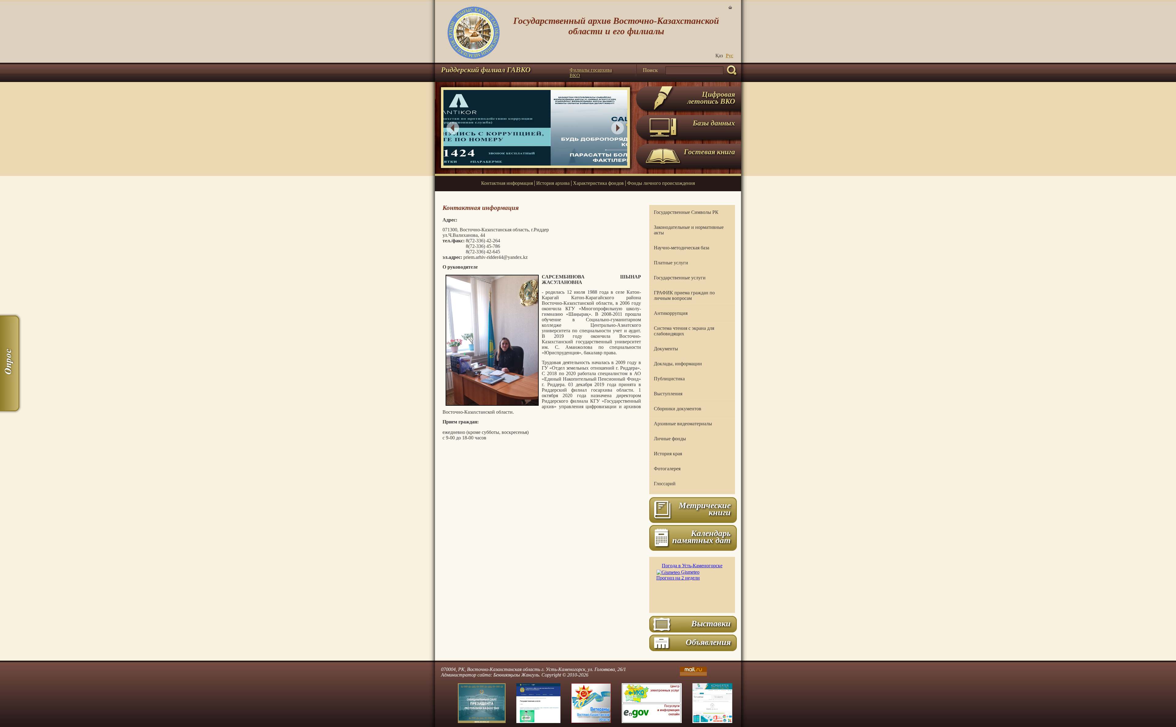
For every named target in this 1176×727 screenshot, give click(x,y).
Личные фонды (670, 438)
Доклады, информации (678, 363)
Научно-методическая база (681, 247)
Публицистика (669, 378)
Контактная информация (507, 183)
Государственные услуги (680, 277)
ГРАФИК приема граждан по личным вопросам (684, 295)
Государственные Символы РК (686, 212)
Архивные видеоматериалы (683, 423)
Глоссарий (665, 483)
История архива (553, 183)
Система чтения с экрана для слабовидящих (684, 331)
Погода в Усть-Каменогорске (692, 565)
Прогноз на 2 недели (678, 577)
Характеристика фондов (598, 183)
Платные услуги (671, 262)
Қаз (719, 55)
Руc (729, 55)
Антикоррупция (671, 313)
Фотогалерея (667, 468)
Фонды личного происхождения (661, 183)
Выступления (668, 393)
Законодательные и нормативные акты (689, 230)
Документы (666, 348)
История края (668, 453)
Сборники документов (677, 408)
